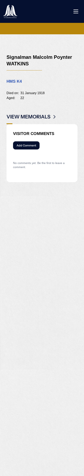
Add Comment (26, 145)
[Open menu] (76, 11)
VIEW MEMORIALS (28, 117)
